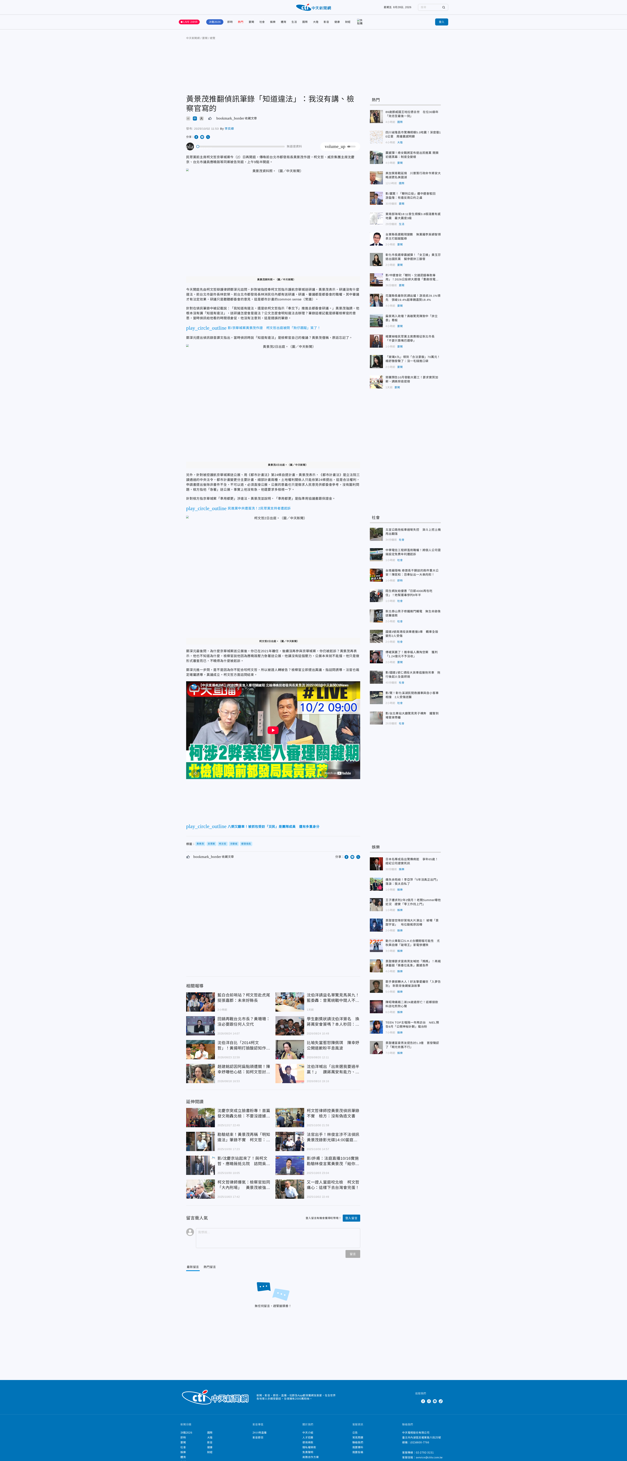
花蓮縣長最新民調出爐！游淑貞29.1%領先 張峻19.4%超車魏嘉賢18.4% (376, 300)
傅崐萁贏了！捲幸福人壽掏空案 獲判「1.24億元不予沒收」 (376, 656)
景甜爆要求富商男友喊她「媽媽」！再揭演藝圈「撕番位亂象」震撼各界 (376, 965)
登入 (441, 22)
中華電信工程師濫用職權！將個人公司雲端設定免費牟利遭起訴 (376, 554)
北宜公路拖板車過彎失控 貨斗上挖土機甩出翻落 (376, 534)
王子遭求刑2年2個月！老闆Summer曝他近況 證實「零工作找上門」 (376, 904)
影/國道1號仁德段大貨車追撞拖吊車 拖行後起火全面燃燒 (376, 677)
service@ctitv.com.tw (429, 1457)
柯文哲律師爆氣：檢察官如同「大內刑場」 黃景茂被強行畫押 (200, 1189)
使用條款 (307, 1442)
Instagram (429, 1401)
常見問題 (357, 1437)
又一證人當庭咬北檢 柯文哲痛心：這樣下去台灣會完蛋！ (289, 1189)
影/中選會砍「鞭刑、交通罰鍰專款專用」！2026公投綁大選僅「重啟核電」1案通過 (376, 279)
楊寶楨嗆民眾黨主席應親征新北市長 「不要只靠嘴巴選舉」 (376, 341)
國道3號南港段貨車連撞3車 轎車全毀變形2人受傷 (376, 636)
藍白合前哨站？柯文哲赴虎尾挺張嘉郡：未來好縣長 (200, 1002)
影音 (326, 22)
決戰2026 (215, 22)
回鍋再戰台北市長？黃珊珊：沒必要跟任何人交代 (200, 1025)
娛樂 (273, 22)
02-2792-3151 (425, 1452)
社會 (262, 22)
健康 (337, 22)
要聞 (251, 22)
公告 (355, 1432)
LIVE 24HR (190, 22)
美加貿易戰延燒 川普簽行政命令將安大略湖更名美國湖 (376, 177)
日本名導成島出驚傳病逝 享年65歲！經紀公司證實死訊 (376, 863)
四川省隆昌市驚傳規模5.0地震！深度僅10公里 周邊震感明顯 (376, 137)
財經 (348, 22)
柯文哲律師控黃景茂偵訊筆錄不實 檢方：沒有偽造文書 (289, 1117)
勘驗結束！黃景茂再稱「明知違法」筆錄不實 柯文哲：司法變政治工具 (200, 1141)
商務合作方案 (310, 1457)
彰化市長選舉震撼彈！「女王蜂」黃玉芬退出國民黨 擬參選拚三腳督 (376, 259)
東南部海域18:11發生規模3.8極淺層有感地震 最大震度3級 (376, 218)
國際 (305, 22)
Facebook (423, 1401)
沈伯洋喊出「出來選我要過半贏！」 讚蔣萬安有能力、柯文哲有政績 (289, 1073)
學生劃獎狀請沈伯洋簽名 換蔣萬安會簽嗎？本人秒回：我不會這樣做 (289, 1025)
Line (435, 1401)
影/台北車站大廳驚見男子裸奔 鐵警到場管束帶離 (376, 718)
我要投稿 (357, 1452)
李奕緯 (229, 128)
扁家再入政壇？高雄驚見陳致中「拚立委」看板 (376, 320)
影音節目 (258, 1437)
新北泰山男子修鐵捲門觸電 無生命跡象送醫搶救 (376, 615)
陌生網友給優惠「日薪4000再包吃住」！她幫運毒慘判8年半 (376, 595)
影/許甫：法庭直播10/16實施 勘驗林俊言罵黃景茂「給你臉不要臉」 (289, 1165)
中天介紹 (307, 1432)
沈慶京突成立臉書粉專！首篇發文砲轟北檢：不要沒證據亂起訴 (200, 1117)
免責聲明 (307, 1452)
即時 (230, 22)
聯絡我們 (357, 1442)
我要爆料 (357, 1447)
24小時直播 (260, 1432)
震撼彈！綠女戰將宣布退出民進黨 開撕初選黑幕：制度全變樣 (376, 157)
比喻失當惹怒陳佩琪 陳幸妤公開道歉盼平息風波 (289, 1049)
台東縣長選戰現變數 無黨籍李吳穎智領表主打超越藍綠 (376, 239)
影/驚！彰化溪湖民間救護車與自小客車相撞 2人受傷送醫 (376, 697)
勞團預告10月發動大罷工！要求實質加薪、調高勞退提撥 (376, 381)
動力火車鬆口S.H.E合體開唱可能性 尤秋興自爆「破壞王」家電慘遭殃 (376, 945)
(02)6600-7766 (419, 1442)
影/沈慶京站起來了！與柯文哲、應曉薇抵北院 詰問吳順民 (200, 1165)
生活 (294, 22)
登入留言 (351, 1218)
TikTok (441, 1401)
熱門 (240, 22)
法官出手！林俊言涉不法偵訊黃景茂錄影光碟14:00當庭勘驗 (289, 1141)
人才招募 (307, 1437)
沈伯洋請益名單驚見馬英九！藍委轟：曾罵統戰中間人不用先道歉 (289, 1002)
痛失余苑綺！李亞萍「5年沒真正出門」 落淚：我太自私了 (376, 884)
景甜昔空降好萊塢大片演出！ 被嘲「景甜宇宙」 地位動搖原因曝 (376, 925)
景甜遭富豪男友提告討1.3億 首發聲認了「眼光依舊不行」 (376, 1047)
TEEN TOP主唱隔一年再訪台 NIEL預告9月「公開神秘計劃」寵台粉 (376, 1027)
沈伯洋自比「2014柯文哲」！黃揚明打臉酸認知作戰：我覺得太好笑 (200, 1049)
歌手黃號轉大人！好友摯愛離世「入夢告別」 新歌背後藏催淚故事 (376, 986)
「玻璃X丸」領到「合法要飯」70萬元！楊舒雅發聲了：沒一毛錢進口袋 (376, 361)
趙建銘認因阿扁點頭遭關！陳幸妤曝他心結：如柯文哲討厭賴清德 (200, 1073)
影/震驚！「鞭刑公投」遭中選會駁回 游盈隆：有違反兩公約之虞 (376, 198)
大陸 (316, 22)
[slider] (241, 146)
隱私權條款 (309, 1447)
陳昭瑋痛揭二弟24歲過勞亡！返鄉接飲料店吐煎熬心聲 (376, 1006)
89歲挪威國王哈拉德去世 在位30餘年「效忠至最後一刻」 (376, 116)
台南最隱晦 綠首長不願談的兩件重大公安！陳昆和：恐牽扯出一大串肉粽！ (376, 575)
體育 (283, 22)
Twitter (417, 1401)
